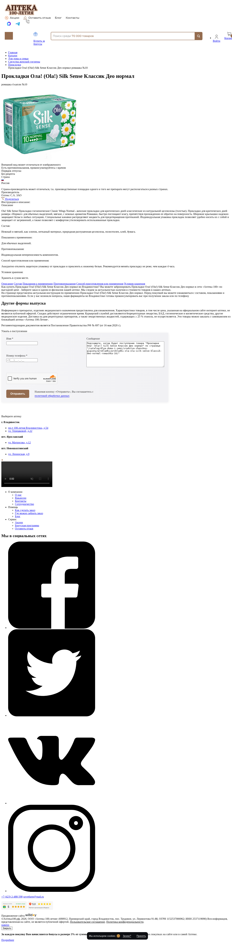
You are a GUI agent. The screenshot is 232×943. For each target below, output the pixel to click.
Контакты (72, 17)
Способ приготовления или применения (99, 283)
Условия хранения (134, 283)
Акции (14, 17)
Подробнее (7, 940)
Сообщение (93, 338)
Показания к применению (38, 283)
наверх (5, 924)
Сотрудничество (24, 504)
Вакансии (20, 497)
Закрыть (7, 928)
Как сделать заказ (25, 510)
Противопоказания (64, 283)
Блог (58, 17)
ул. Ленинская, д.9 (18, 454)
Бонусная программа (27, 525)
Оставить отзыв (39, 17)
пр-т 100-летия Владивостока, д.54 (28, 427)
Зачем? (127, 935)
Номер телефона (16, 355)
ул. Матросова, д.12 (19, 442)
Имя (9, 338)
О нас (18, 494)
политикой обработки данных (52, 395)
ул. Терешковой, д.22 (20, 431)
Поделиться (11, 199)
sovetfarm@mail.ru (33, 896)
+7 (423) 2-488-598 (12, 896)
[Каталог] (9, 36)
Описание (7, 283)
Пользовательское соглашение (87, 921)
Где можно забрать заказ (29, 513)
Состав (18, 283)
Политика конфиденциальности (125, 921)
